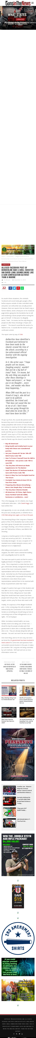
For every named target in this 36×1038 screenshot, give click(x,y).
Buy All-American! (12, 444)
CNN (21, 334)
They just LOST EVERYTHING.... (22, 809)
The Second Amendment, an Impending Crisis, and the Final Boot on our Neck (27, 721)
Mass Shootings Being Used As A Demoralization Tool (9, 698)
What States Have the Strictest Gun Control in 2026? (18, 23)
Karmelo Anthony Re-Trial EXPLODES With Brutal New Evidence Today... (24, 799)
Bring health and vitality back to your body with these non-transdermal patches (19, 448)
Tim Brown (7, 280)
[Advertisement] (18, 225)
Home (3, 256)
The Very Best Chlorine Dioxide (17, 490)
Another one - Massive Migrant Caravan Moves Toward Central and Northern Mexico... (24, 789)
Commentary (18, 19)
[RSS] (16, 1033)
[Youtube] (22, 1033)
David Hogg (25, 503)
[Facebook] (13, 1033)
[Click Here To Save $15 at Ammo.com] (18, 896)
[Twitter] (19, 1033)
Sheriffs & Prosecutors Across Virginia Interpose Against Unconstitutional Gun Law (26, 700)
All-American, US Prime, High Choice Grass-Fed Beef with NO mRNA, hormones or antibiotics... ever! (18, 494)
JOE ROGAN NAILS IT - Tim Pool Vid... (24, 820)
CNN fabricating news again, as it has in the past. (17, 515)
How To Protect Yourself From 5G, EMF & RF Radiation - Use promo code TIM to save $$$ (20, 460)
